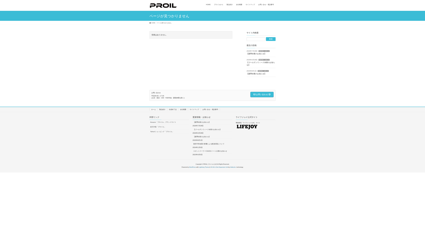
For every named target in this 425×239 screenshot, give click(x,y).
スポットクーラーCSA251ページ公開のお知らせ (210, 151)
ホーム (153, 109)
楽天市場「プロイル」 (158, 127)
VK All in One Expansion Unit (219, 167)
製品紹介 (162, 109)
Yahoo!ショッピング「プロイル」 (162, 131)
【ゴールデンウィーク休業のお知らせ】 (207, 129)
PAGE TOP (414, 230)
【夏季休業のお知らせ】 (256, 54)
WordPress (192, 167)
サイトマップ (194, 109)
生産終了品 (173, 109)
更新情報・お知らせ (264, 51)
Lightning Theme (204, 167)
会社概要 (183, 109)
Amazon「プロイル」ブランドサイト (163, 122)
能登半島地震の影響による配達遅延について (208, 144)
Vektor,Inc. (233, 167)
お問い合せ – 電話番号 (210, 109)
